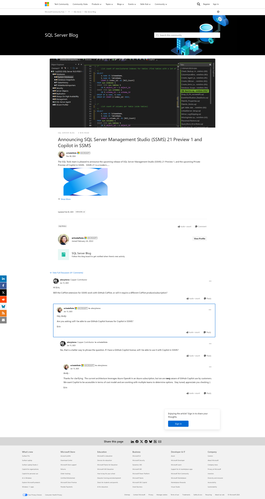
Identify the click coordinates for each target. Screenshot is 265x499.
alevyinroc (65, 279)
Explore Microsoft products (31, 482)
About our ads (219, 495)
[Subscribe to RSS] (155, 441)
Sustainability (212, 487)
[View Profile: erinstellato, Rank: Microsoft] (61, 154)
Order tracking (65, 474)
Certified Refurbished (68, 478)
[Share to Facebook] (137, 441)
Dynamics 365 (137, 465)
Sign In (216, 4)
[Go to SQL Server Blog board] (63, 254)
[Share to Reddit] (146, 441)
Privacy (151, 495)
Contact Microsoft (139, 495)
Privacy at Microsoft (214, 469)
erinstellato (71, 153)
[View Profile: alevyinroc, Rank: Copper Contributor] (56, 281)
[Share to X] (141, 441)
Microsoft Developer (178, 460)
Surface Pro (26, 456)
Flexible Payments (67, 487)
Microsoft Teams (137, 478)
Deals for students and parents (107, 482)
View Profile (199, 238)
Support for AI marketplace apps (182, 469)
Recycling (208, 495)
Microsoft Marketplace (178, 478)
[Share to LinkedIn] (132, 441)
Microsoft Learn (176, 465)
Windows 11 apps (28, 487)
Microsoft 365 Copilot (139, 482)
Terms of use (175, 495)
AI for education (102, 487)
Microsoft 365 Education (105, 469)
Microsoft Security (138, 460)
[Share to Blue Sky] (150, 441)
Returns (63, 469)
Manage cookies (162, 495)
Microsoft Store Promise (69, 482)
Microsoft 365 (137, 469)
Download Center (66, 460)
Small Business (137, 487)
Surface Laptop (27, 460)
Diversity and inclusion (215, 478)
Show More (66, 199)
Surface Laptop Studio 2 (30, 465)
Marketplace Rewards (178, 482)
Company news (213, 465)
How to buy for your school (106, 474)
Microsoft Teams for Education (107, 465)
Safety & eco (198, 495)
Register (206, 4)
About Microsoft (213, 460)
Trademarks (186, 495)
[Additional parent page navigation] (69, 12)
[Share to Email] (159, 441)
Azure (173, 456)
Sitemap (127, 495)
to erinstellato (101, 342)
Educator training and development (109, 478)
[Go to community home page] (47, 4)
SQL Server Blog (90, 12)
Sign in (178, 423)
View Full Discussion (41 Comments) (68, 272)
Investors (211, 474)
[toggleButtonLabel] (218, 12)
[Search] (198, 4)
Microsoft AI (136, 456)
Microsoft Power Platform (140, 474)
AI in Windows (27, 478)
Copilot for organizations (30, 469)
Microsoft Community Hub (54, 12)
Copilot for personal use (30, 474)
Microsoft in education (104, 456)
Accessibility (212, 482)
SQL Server (77, 12)
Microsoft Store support (68, 465)
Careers (210, 456)
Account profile (66, 456)
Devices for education (104, 460)
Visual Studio (175, 487)
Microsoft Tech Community (180, 474)
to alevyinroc (94, 308)
